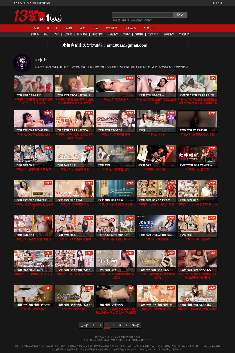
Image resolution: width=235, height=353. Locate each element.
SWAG (126, 34)
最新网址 (136, 340)
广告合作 (115, 340)
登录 (219, 2)
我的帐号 (112, 28)
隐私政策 (104, 340)
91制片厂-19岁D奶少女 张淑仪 (33, 274)
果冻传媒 (97, 34)
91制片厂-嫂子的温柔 (198, 239)
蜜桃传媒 (169, 34)
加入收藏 (31, 2)
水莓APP (150, 28)
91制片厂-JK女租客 (157, 239)
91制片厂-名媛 (156, 134)
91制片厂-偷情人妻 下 (34, 309)
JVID (56, 34)
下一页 (135, 325)
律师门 (148, 20)
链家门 (125, 20)
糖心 (46, 34)
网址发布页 (44, 2)
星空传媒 (184, 34)
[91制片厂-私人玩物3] (115, 96)
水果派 (68, 34)
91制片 (139, 34)
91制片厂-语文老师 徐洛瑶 (75, 239)
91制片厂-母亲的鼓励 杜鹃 (34, 134)
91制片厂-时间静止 (156, 169)
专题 (96, 28)
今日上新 (52, 28)
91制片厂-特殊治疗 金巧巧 (116, 239)
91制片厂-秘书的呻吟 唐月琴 (33, 169)
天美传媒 (113, 34)
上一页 (84, 325)
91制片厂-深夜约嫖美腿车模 (116, 204)
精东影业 (153, 34)
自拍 (69, 28)
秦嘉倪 (116, 20)
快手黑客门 (137, 20)
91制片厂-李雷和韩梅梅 (115, 134)
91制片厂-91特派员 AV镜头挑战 (197, 309)
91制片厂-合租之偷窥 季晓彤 (33, 239)
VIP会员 (130, 28)
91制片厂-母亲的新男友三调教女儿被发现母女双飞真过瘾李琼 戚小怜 (197, 103)
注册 (213, 2)
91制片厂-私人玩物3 (115, 99)
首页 (36, 28)
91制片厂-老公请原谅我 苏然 (74, 274)
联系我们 (146, 340)
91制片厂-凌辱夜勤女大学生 (197, 134)
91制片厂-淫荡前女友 (116, 169)
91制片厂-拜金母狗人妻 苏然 (156, 204)
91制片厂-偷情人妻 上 (75, 309)
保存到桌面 (19, 2)
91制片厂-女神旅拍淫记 (74, 204)
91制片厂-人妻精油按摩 (74, 169)
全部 (82, 28)
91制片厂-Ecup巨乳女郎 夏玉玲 (197, 204)
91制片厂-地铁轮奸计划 (156, 309)
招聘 (86, 340)
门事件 (35, 34)
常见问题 (94, 340)
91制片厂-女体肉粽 (197, 169)
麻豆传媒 (82, 34)
